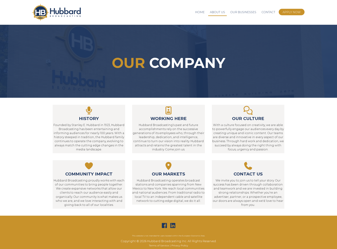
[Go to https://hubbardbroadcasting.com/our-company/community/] (89, 184)
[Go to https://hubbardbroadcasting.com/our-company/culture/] (248, 129)
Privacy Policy (179, 245)
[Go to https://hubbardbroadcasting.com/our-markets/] (168, 182)
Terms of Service (159, 245)
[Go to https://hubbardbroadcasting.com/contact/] (248, 184)
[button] (164, 225)
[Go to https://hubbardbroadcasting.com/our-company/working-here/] (168, 129)
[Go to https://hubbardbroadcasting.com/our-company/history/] (89, 129)
